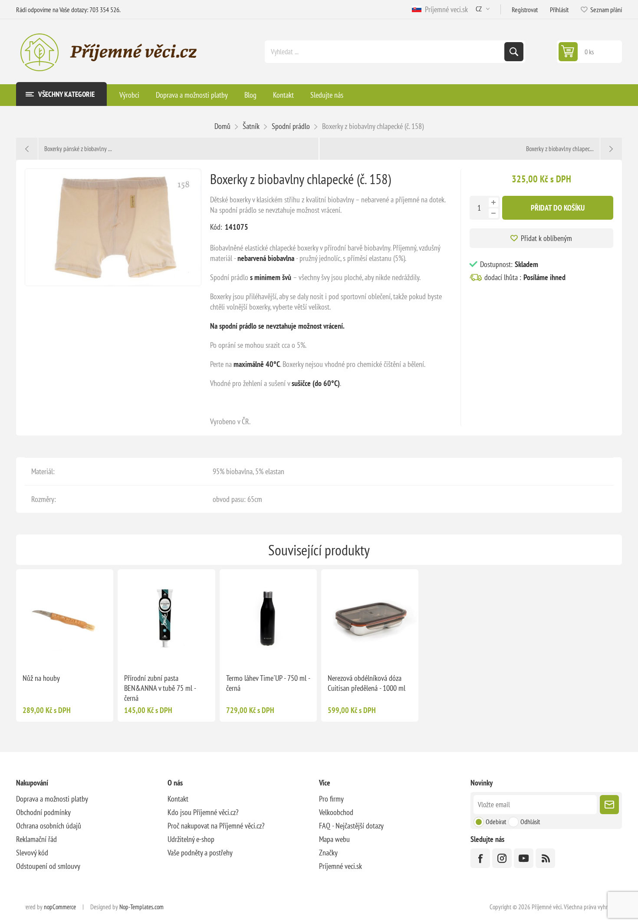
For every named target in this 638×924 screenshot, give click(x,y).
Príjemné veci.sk (444, 9)
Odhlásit (530, 821)
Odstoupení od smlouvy (48, 866)
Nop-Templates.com (141, 907)
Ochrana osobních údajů (48, 826)
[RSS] (545, 858)
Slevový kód (32, 853)
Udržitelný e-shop (191, 839)
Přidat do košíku (558, 208)
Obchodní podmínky (43, 812)
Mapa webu (334, 839)
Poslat (609, 804)
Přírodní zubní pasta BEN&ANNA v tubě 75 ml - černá (160, 688)
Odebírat (496, 821)
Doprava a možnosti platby (52, 799)
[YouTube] (523, 858)
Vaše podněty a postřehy (200, 853)
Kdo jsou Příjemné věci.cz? (203, 812)
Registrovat (525, 9)
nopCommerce (60, 907)
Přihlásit (559, 9)
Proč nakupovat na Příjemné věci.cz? (216, 826)
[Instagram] (502, 858)
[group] (64, 618)
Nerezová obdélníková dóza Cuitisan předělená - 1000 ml (366, 683)
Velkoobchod (336, 812)
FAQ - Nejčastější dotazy (351, 826)
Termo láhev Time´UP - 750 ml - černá (268, 683)
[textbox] (385, 51)
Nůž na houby (41, 678)
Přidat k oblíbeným (546, 238)
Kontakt (178, 799)
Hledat (513, 51)
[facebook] (480, 858)
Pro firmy (331, 799)
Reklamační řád (36, 839)
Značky (328, 853)
